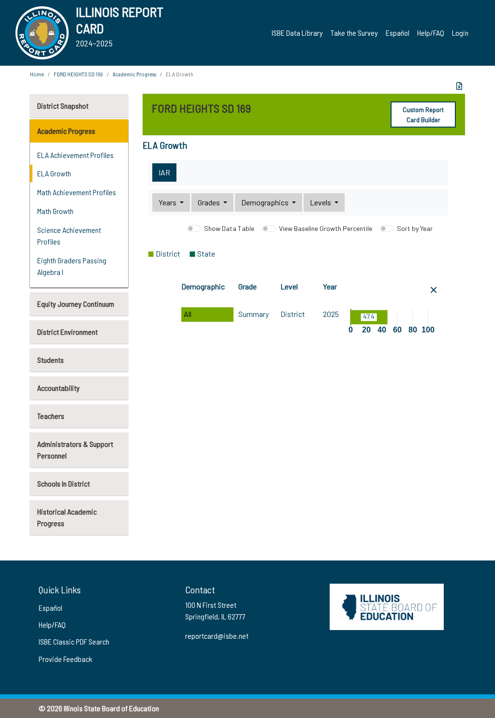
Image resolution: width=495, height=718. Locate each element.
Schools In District (63, 483)
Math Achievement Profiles (76, 192)
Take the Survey (354, 32)
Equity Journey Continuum (75, 303)
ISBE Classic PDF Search (74, 641)
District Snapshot (62, 105)
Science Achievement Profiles (69, 235)
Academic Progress (66, 130)
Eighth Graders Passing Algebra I (71, 266)
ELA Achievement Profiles (75, 154)
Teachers (50, 415)
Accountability (58, 387)
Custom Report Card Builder (423, 114)
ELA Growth (54, 173)
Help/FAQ (430, 32)
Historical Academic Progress (67, 517)
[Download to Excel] (459, 86)
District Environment (67, 331)
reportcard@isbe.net (216, 635)
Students (50, 359)
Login (460, 32)
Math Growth (55, 210)
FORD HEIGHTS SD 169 (78, 74)
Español (397, 32)
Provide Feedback (65, 658)
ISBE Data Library (297, 32)
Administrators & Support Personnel (75, 449)
